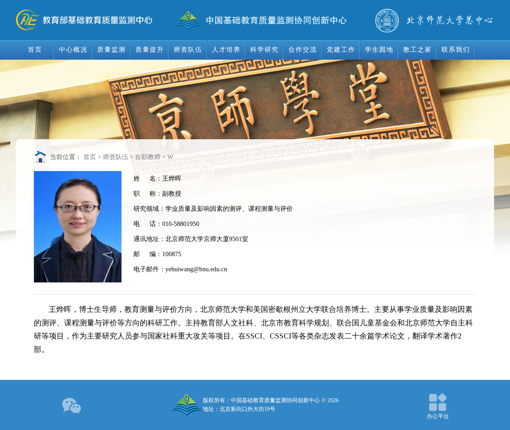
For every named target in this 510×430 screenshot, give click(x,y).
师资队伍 (115, 157)
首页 (89, 157)
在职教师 (148, 157)
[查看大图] (72, 405)
